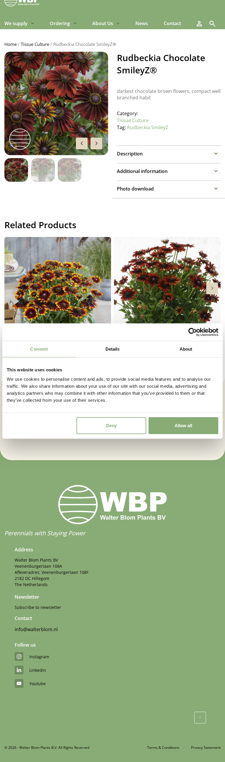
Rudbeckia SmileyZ (147, 127)
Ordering (60, 23)
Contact (172, 23)
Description (130, 153)
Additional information (142, 171)
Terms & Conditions (163, 747)
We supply (16, 23)
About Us (102, 23)
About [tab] (186, 349)
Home (10, 44)
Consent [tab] (39, 349)
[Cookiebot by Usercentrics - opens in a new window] (192, 332)
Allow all (183, 425)
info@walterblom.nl (36, 629)
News (141, 23)
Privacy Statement (206, 747)
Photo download (135, 189)
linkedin (37, 670)
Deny (111, 425)
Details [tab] (112, 349)
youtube (37, 683)
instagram (39, 656)
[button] (96, 143)
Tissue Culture (35, 44)
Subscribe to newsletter (38, 607)
